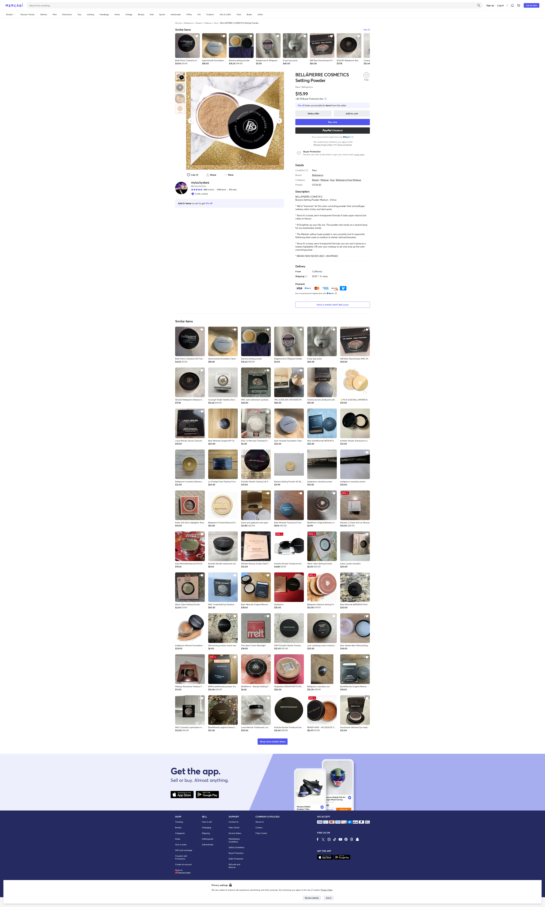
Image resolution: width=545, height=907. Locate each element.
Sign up (490, 5)
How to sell (207, 821)
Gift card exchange (183, 850)
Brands (178, 827)
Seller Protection (236, 858)
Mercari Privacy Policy (323, 144)
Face (216, 23)
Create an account (183, 864)
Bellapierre (189, 23)
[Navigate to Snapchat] (357, 839)
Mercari (178, 23)
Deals (177, 838)
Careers (258, 827)
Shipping (206, 833)
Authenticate (207, 844)
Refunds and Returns (234, 866)
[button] (512, 5)
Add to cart (352, 113)
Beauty (199, 23)
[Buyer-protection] (325, 99)
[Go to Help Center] (307, 170)
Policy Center (261, 833)
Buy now (332, 121)
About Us (259, 821)
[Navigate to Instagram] (329, 839)
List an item (531, 5)
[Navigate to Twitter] (323, 839)
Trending (179, 821)
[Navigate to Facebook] (317, 839)
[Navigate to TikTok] (335, 839)
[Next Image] (279, 121)
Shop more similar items (272, 741)
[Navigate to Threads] (352, 839)
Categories (180, 833)
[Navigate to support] (319, 822)
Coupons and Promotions (181, 857)
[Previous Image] (191, 121)
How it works (180, 844)
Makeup (208, 23)
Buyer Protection (236, 853)
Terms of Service (344, 144)
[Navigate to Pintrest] (346, 839)
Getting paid (207, 838)
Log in (500, 5)
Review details (312, 897)
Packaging (206, 827)
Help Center (234, 827)
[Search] (479, 5)
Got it (328, 897)
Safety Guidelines (236, 847)
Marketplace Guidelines (234, 840)
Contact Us (233, 821)
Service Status (235, 833)
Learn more (359, 154)
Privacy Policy (327, 890)
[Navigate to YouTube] (340, 839)
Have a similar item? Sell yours (333, 304)
